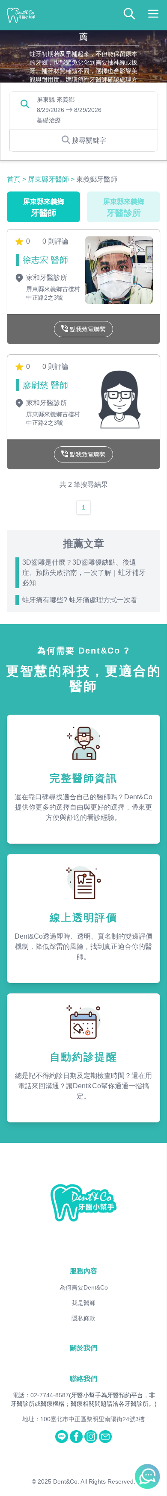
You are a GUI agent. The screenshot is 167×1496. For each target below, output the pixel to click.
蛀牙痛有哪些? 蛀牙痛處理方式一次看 (79, 600)
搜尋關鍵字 (89, 140)
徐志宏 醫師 (45, 260)
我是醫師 (83, 1302)
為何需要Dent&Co (84, 1287)
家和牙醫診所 (45, 277)
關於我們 (83, 1348)
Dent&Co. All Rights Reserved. (94, 1481)
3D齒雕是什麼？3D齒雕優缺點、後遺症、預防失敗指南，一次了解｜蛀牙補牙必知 (84, 572)
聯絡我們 (83, 1378)
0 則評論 (55, 241)
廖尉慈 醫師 (45, 385)
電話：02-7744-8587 (40, 1395)
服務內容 (83, 1271)
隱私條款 (83, 1318)
